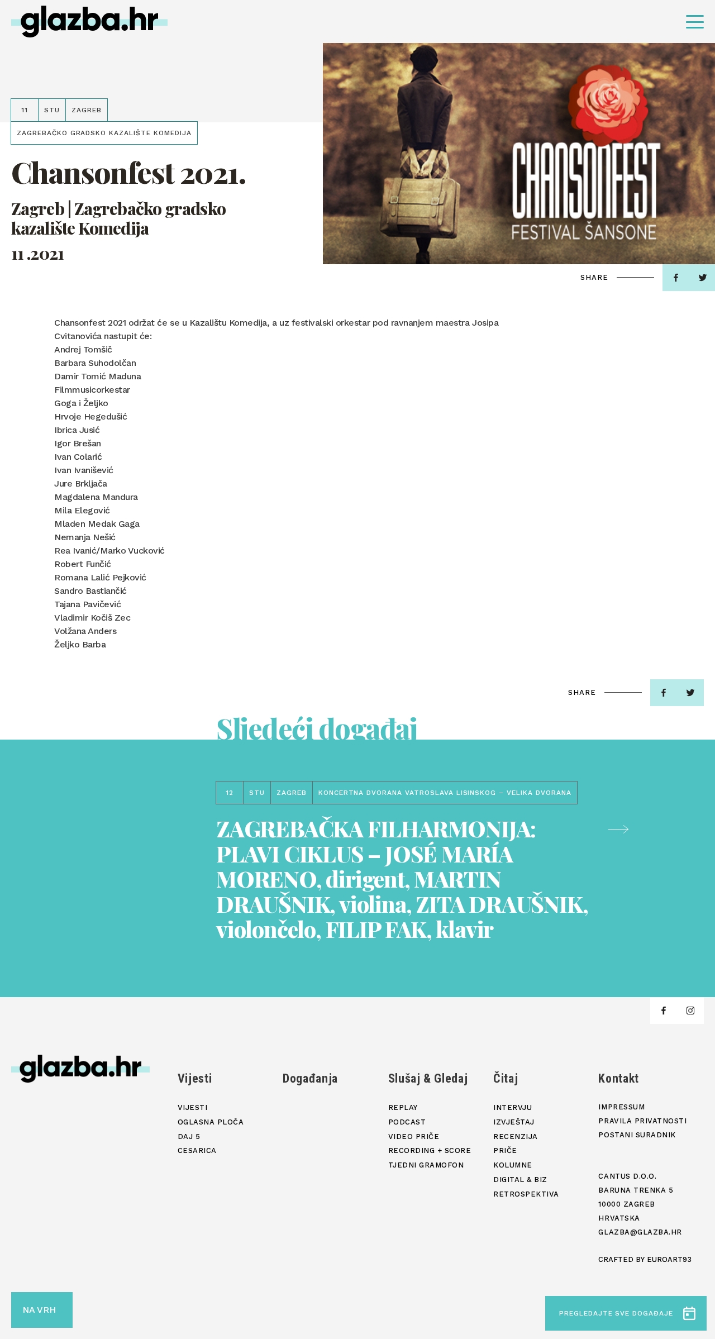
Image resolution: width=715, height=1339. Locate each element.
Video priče (414, 1136)
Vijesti (195, 1078)
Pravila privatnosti (642, 1121)
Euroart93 (669, 1259)
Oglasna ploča (211, 1122)
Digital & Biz (520, 1179)
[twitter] (690, 692)
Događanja (310, 1078)
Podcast (407, 1122)
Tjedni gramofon (426, 1165)
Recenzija (515, 1136)
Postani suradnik (636, 1135)
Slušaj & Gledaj (428, 1078)
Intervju (512, 1107)
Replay (403, 1107)
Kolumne (512, 1165)
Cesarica (197, 1150)
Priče (505, 1150)
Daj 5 (189, 1136)
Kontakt (618, 1078)
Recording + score (429, 1150)
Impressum (621, 1107)
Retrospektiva (526, 1194)
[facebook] (675, 277)
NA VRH (39, 1309)
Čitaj (505, 1078)
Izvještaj (514, 1122)
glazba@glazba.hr (639, 1232)
